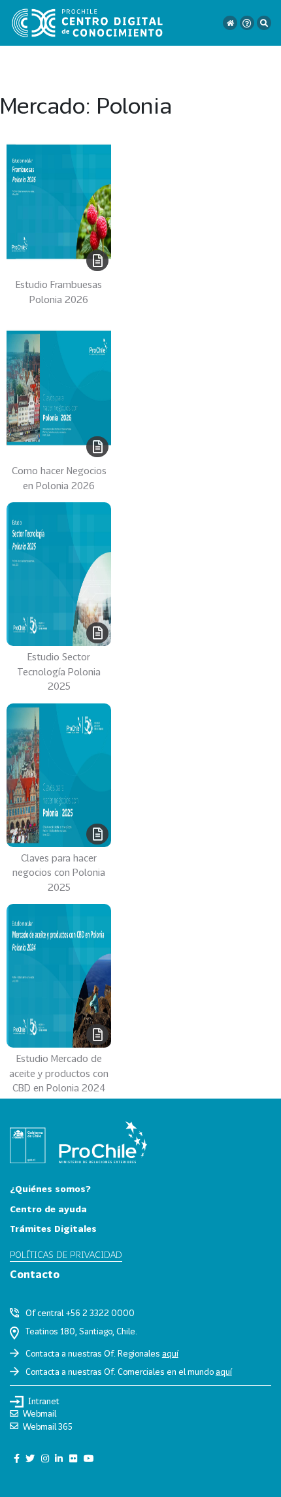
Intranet (43, 1401)
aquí (170, 1353)
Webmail (39, 1413)
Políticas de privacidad (66, 1254)
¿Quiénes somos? (50, 1188)
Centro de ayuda (48, 1208)
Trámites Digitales (53, 1228)
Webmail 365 (48, 1426)
